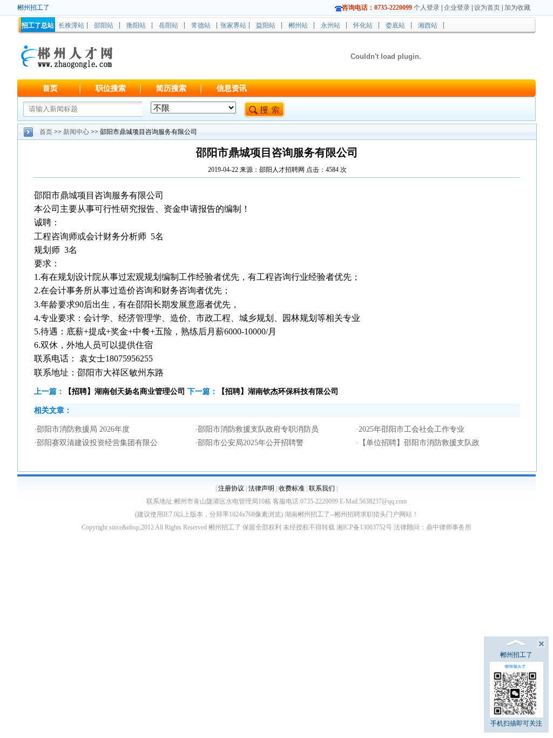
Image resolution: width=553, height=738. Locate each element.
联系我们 (322, 488)
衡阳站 (136, 25)
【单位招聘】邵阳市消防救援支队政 (419, 443)
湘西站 (427, 25)
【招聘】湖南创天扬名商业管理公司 (124, 391)
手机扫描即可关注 (516, 723)
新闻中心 (76, 132)
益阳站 (265, 25)
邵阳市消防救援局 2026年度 (83, 429)
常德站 (201, 25)
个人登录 (427, 7)
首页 (50, 88)
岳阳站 (168, 25)
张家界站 (233, 25)
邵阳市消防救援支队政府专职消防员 (258, 429)
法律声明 (261, 488)
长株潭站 (71, 25)
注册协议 (231, 488)
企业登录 (457, 7)
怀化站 (363, 25)
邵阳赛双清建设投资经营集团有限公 (97, 443)
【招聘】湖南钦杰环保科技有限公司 (278, 391)
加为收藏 (517, 7)
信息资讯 (232, 88)
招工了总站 (38, 25)
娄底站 (395, 25)
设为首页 (487, 7)
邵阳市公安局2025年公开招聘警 (251, 443)
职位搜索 (111, 88)
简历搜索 (171, 88)
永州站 (330, 25)
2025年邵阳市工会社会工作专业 (411, 429)
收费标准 (292, 488)
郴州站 (298, 25)
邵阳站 (103, 25)
